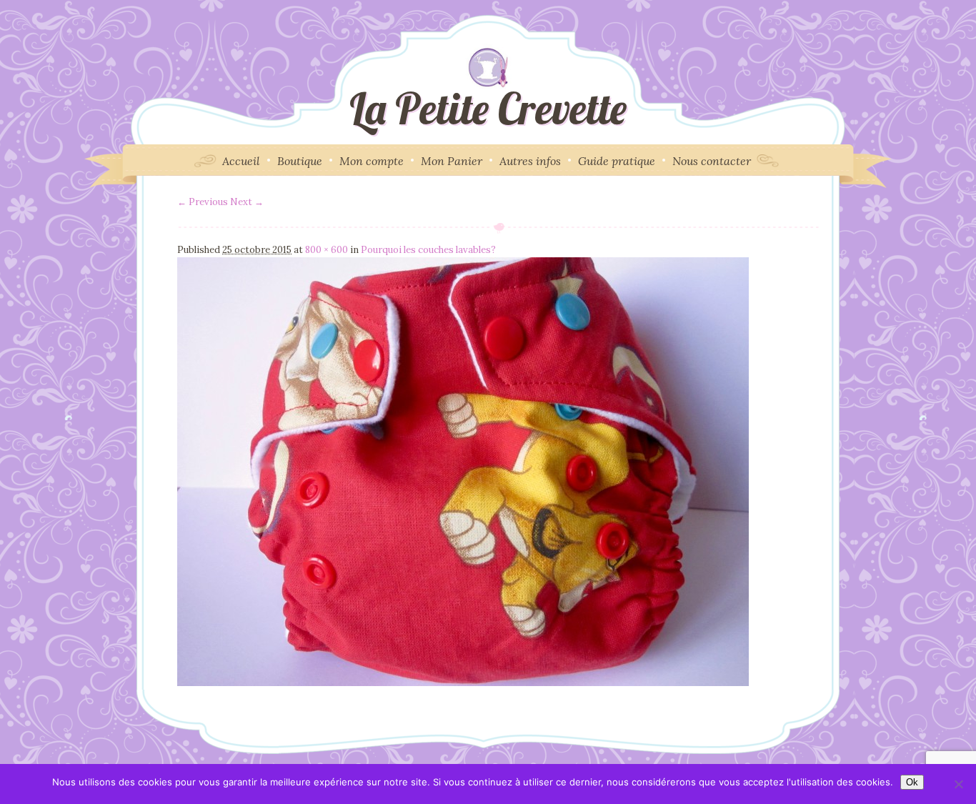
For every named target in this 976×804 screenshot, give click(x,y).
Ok (912, 782)
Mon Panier (451, 161)
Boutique (299, 161)
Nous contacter (711, 161)
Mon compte (371, 161)
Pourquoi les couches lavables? (428, 250)
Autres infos (530, 161)
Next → (247, 202)
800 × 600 (326, 250)
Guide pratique (616, 161)
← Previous (202, 202)
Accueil (241, 161)
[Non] (958, 784)
